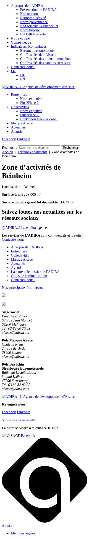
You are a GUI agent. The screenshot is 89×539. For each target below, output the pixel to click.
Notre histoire (30, 30)
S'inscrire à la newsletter (19, 420)
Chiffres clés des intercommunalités (45, 59)
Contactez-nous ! (23, 67)
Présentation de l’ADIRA (38, 10)
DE (22, 75)
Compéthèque (21, 42)
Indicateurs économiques (29, 46)
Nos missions (29, 14)
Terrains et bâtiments (32, 152)
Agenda (16, 131)
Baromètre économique (37, 50)
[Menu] (3, 144)
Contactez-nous (13, 239)
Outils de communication (29, 276)
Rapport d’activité (33, 18)
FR (13, 71)
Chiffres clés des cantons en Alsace (45, 63)
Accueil (7, 152)
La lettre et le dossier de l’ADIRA (35, 272)
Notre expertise (31, 99)
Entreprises (19, 94)
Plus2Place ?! (29, 103)
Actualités (18, 127)
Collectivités (20, 107)
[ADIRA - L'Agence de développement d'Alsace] (38, 87)
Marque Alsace (22, 123)
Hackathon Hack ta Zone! (39, 119)
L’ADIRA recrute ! (34, 34)
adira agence (38, 228)
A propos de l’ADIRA (27, 5)
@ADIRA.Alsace (15, 228)
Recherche (9, 147)
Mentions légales (23, 533)
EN (22, 79)
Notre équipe (20, 38)
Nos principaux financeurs (39, 26)
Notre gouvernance (34, 22)
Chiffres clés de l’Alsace (37, 55)
